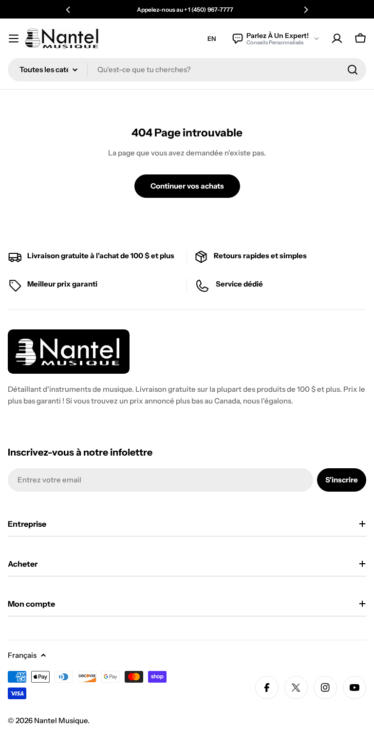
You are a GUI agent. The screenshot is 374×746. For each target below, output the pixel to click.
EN (211, 38)
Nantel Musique (61, 720)
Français (22, 655)
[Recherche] (352, 70)
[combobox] (187, 69)
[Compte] (337, 38)
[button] (68, 10)
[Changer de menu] (13, 38)
